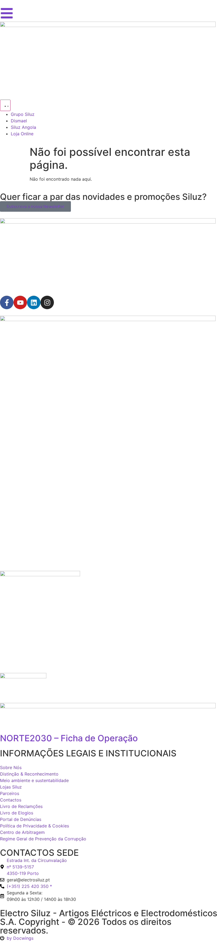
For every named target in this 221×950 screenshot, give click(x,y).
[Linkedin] (33, 302)
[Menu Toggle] (5, 105)
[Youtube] (20, 302)
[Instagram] (47, 302)
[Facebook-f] (6, 302)
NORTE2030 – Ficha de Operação (69, 738)
